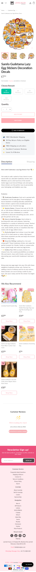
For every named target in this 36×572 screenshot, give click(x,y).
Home (2, 10)
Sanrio (18, 519)
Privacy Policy (18, 481)
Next (32, 48)
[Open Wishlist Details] (6, 3)
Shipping (11, 81)
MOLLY (18, 515)
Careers (18, 494)
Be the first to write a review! (18, 431)
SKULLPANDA (18, 510)
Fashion (18, 526)
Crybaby (18, 512)
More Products (18, 528)
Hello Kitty (18, 517)
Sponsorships (18, 497)
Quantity (5, 104)
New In (18, 503)
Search (18, 483)
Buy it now (18, 120)
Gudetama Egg (11, 10)
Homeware (18, 524)
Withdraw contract (18, 570)
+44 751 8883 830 (25, 551)
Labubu (18, 508)
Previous (26, 48)
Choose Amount (8, 86)
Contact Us (18, 477)
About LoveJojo (18, 490)
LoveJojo (15, 562)
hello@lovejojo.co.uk (19, 547)
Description (6, 162)
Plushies (18, 521)
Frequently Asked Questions (18, 472)
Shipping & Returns (18, 474)
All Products (18, 506)
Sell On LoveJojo (18, 492)
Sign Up (29, 460)
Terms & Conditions (18, 479)
